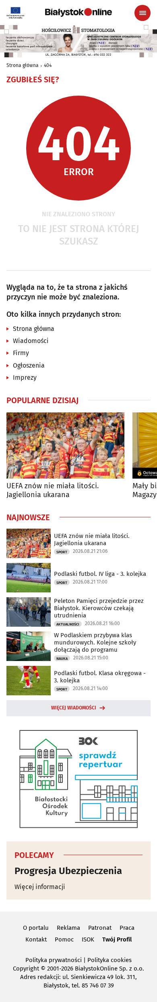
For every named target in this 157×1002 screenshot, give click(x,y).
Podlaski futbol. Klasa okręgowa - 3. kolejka (100, 676)
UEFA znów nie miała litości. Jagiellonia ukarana (52, 490)
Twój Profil (117, 939)
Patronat (100, 927)
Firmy (21, 353)
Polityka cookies (109, 960)
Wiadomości (31, 341)
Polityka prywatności (53, 960)
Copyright (26, 968)
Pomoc (64, 939)
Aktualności (67, 624)
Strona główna (22, 65)
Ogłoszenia (29, 365)
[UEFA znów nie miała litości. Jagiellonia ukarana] (65, 445)
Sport (61, 552)
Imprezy (25, 377)
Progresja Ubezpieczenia (68, 871)
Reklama (68, 927)
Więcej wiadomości (73, 708)
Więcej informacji (39, 887)
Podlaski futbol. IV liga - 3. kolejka (100, 573)
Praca (127, 927)
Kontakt (36, 939)
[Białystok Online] (78, 12)
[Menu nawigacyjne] (142, 13)
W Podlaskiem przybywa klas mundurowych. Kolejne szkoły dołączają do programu (95, 642)
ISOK (88, 939)
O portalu (36, 927)
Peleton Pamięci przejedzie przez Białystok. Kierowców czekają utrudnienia (99, 608)
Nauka (62, 659)
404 (48, 65)
